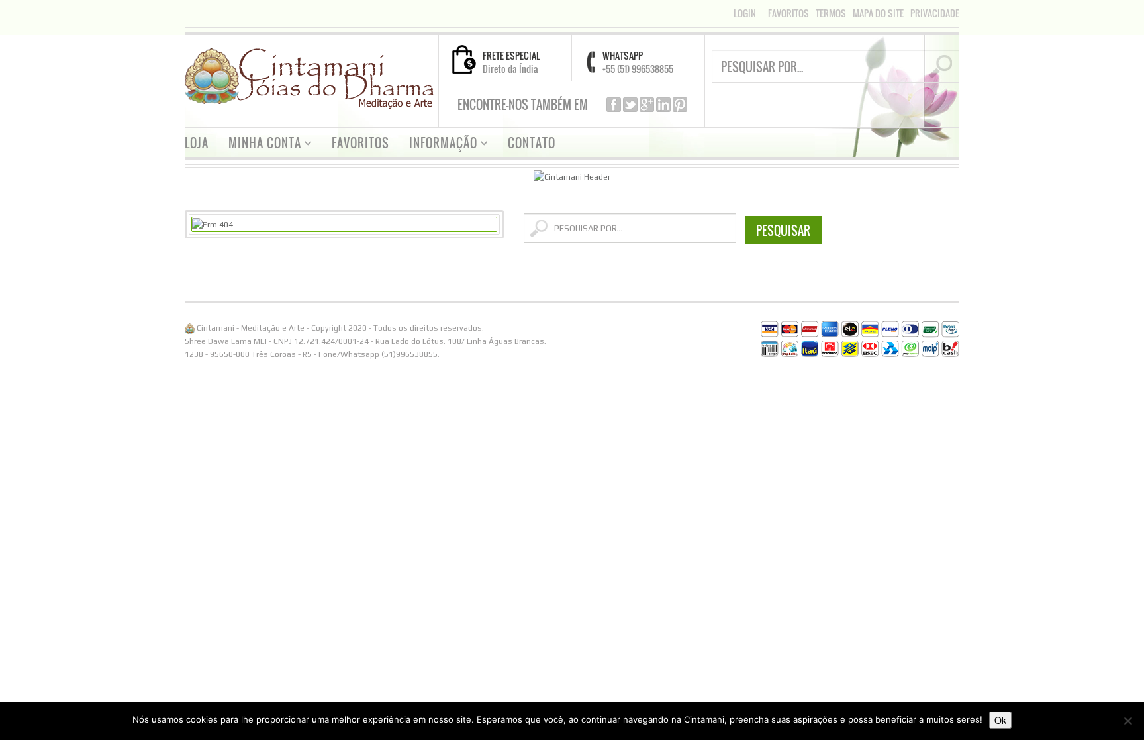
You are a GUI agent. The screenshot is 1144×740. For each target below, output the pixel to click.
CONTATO (531, 143)
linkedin (663, 104)
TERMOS (831, 13)
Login (745, 13)
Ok (1000, 720)
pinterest (680, 104)
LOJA (197, 143)
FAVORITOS (788, 13)
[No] (1127, 720)
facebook (613, 104)
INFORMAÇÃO (438, 144)
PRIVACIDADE (934, 13)
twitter (630, 104)
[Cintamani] (309, 78)
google (647, 104)
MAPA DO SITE (878, 13)
